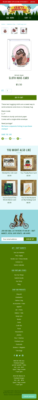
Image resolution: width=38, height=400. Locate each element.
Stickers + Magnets (19, 347)
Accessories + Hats (19, 303)
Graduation (19, 297)
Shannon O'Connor (29, 393)
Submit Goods (19, 278)
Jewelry (19, 335)
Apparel (19, 307)
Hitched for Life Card (9, 173)
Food (19, 329)
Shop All (19, 294)
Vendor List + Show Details (19, 259)
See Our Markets (19, 252)
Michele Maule (19, 75)
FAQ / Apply (19, 256)
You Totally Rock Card (29, 173)
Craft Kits (19, 325)
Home (3, 24)
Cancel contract (29, 396)
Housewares (19, 332)
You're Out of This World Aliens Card (9, 199)
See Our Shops (19, 275)
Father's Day (19, 300)
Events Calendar (19, 265)
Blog (19, 284)
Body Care (19, 316)
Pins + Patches (19, 338)
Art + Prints (19, 310)
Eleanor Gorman (8, 395)
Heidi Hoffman (20, 395)
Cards (19, 322)
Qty (2, 90)
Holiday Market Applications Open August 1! (15, 2)
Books (19, 319)
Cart (27, 18)
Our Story (19, 281)
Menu (12, 18)
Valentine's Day (11, 24)
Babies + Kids (19, 313)
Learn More (32, 1)
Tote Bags (19, 351)
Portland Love (19, 341)
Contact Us (19, 262)
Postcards (19, 344)
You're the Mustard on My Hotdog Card (28, 199)
